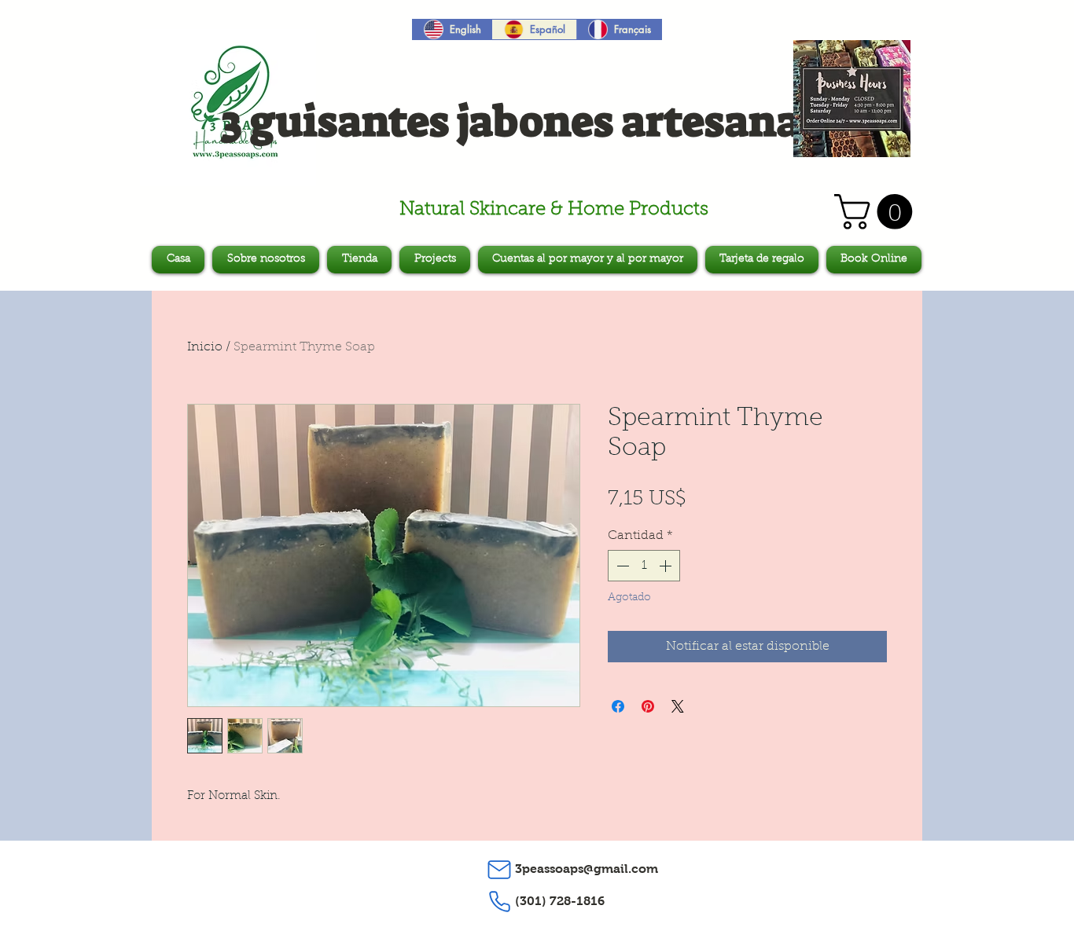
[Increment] (667, 566)
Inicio (205, 347)
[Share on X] (677, 706)
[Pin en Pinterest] (647, 706)
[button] (877, 211)
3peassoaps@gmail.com (586, 868)
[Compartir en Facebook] (618, 706)
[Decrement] (621, 566)
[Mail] (499, 869)
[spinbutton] (644, 566)
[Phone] (499, 902)
